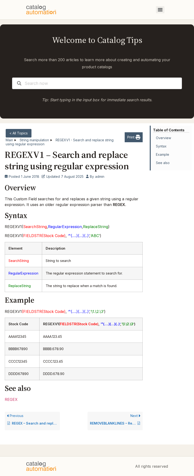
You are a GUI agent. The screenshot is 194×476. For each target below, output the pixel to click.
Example (162, 154)
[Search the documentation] (19, 83)
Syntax (161, 146)
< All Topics (18, 133)
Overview (163, 138)
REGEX (11, 399)
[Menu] (160, 9)
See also (163, 163)
